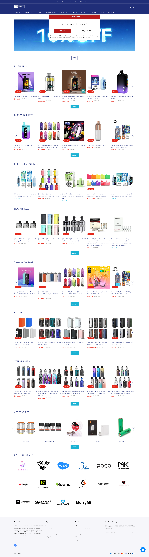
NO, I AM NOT (86, 31)
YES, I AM (62, 31)
